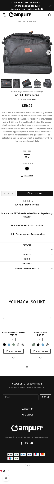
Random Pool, (28, 91)
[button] (4, 470)
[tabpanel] (13, 336)
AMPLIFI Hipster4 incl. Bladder (13, 332)
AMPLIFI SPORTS (20, 15)
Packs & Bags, (16, 91)
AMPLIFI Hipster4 (40, 332)
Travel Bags (38, 91)
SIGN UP (46, 397)
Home (19, 21)
